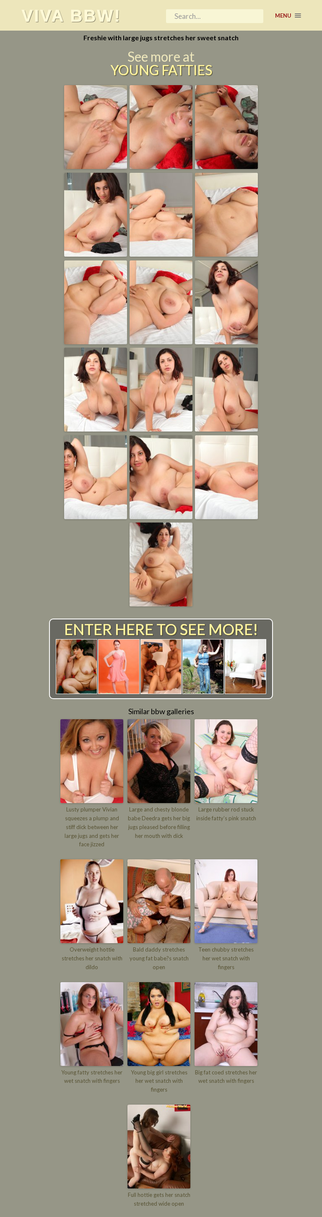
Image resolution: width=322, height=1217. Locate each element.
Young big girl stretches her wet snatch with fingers (159, 1081)
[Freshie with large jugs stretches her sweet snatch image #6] (226, 253)
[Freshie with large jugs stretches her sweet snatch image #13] (95, 516)
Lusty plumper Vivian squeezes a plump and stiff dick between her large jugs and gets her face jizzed (92, 827)
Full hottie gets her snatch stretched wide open (159, 1199)
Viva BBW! (71, 15)
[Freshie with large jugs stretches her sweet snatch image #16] (161, 603)
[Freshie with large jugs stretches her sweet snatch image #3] (226, 166)
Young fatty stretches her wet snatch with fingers (91, 1076)
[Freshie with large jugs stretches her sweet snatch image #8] (161, 341)
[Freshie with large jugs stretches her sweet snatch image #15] (226, 516)
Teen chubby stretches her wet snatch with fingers (226, 958)
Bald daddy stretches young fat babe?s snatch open (159, 958)
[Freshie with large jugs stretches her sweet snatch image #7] (95, 341)
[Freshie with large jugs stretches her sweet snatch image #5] (161, 253)
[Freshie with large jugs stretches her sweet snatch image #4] (95, 253)
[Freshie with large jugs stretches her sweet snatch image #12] (226, 428)
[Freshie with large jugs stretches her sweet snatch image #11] (161, 428)
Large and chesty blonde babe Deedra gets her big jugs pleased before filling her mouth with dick (159, 822)
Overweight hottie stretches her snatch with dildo (92, 958)
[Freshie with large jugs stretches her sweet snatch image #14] (161, 516)
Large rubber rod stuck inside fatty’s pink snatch (226, 814)
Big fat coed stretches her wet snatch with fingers (226, 1076)
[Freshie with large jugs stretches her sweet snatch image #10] (95, 428)
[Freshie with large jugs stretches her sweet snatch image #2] (161, 166)
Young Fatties (161, 70)
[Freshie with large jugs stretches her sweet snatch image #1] (95, 166)
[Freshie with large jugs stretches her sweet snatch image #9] (226, 341)
